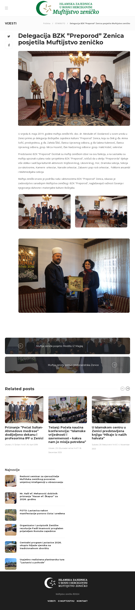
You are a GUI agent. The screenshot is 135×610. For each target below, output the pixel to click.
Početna (46, 23)
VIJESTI (52, 601)
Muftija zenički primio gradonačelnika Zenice (73, 365)
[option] (24, 421)
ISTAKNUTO (60, 23)
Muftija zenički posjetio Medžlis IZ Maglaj (59, 346)
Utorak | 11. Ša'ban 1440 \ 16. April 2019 (21, 444)
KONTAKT (82, 601)
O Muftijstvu (66, 601)
